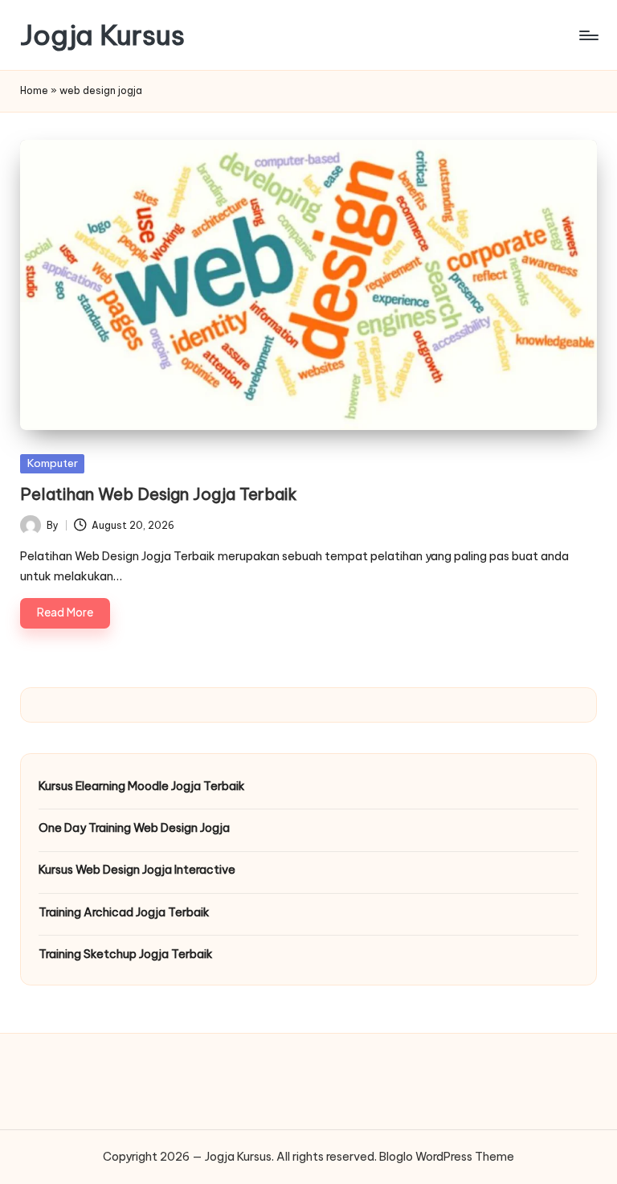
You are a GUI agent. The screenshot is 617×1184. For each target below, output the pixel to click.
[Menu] (587, 35)
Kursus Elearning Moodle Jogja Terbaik (142, 786)
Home (34, 90)
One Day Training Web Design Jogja (134, 828)
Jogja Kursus (102, 35)
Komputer (52, 463)
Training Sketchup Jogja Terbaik (126, 954)
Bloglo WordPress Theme (446, 1156)
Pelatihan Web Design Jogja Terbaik (158, 494)
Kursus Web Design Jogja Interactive (137, 869)
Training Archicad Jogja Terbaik (124, 912)
